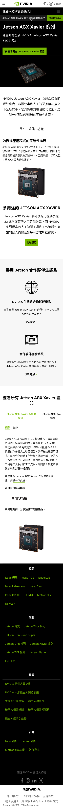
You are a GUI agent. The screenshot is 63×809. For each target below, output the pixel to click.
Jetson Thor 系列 (34, 626)
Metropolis (44, 595)
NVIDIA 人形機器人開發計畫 (22, 692)
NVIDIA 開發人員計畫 (18, 683)
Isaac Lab (44, 577)
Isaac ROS (28, 577)
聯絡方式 (52, 801)
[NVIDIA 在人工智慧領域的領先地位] (23, 3)
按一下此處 (19, 480)
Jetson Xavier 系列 (41, 643)
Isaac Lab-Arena (15, 586)
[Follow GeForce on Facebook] (22, 780)
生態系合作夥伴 (14, 701)
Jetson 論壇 (29, 741)
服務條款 (48, 796)
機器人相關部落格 (39, 709)
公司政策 (24, 801)
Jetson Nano (38, 652)
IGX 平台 (10, 661)
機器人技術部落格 (16, 718)
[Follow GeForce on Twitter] (41, 780)
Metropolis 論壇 (15, 749)
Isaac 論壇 (11, 741)
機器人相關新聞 (14, 709)
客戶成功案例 (36, 701)
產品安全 (38, 801)
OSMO (29, 595)
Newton (10, 603)
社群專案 (34, 749)
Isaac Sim (36, 586)
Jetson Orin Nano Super (20, 635)
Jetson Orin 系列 (15, 643)
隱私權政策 (13, 796)
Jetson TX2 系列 (15, 652)
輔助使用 (10, 801)
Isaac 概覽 (11, 577)
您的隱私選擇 (32, 796)
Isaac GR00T (12, 595)
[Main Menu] (4, 4)
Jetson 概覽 (12, 626)
